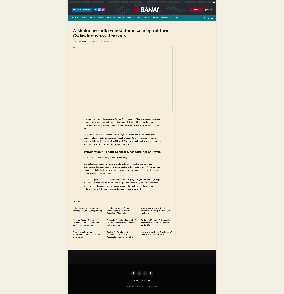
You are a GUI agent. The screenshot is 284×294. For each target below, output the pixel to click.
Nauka (121, 18)
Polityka (101, 18)
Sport (129, 18)
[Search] (208, 17)
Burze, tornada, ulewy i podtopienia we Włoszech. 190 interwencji (86, 234)
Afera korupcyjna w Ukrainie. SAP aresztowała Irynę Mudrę (156, 233)
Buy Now (146, 280)
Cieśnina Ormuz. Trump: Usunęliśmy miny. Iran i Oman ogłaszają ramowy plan (86, 222)
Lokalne (84, 18)
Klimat (146, 18)
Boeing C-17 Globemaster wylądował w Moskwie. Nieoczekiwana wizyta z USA (120, 234)
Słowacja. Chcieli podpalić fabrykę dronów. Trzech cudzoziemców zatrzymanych (122, 222)
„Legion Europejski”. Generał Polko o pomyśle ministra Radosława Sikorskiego (120, 210)
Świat (92, 18)
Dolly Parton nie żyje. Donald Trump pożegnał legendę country (87, 209)
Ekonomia (111, 18)
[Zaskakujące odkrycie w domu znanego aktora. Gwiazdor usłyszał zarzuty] (123, 78)
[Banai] (148, 9)
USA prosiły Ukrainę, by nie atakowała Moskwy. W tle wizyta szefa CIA (155, 210)
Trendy (155, 18)
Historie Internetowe (81, 10)
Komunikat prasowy (169, 18)
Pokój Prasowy (82, 41)
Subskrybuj (196, 10)
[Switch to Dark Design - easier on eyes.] (205, 18)
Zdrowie (137, 18)
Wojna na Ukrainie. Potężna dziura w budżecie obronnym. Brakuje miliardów (156, 222)
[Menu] (212, 17)
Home (136, 280)
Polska (75, 18)
